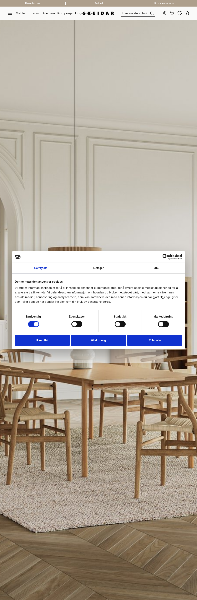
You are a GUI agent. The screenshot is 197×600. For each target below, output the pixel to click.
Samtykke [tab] (41, 268)
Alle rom (49, 13)
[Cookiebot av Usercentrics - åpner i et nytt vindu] (165, 257)
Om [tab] (156, 268)
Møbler (21, 13)
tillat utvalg (98, 340)
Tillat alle (155, 340)
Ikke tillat (42, 340)
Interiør (34, 13)
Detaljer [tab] (98, 268)
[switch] (76, 324)
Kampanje (65, 13)
